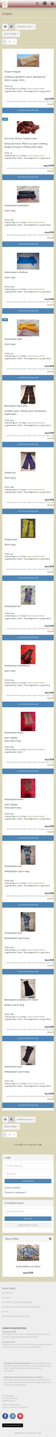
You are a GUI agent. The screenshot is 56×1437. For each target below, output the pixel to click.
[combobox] (25, 27)
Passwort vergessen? (15, 1192)
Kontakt (7, 1298)
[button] (5, 27)
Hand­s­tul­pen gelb (13, 339)
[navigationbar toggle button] (52, 3)
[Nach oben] (47, 1432)
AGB (6, 1312)
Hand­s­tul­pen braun (13, 732)
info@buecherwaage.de (18, 1407)
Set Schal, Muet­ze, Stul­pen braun (20, 138)
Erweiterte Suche (28, 1225)
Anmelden (28, 1181)
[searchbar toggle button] (37, 3)
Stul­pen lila (10, 472)
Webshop (19, 1433)
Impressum (9, 1293)
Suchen (28, 1219)
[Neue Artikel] (50, 1239)
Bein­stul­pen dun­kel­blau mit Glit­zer (21, 1000)
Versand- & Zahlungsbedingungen (18, 1302)
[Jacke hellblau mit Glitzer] (28, 1252)
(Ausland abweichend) (35, 89)
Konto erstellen (13, 1187)
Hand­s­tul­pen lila (12, 606)
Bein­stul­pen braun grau (15, 406)
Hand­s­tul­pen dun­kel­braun (17, 665)
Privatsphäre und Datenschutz (16, 1316)
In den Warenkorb (28, 110)
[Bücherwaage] (3, 3)
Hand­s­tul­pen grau (13, 1066)
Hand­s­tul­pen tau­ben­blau (16, 205)
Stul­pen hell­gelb (12, 72)
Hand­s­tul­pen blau (13, 866)
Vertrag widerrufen (13, 1425)
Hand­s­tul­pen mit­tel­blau (16, 272)
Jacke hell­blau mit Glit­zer (28, 1266)
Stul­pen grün (10, 539)
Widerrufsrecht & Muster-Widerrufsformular (22, 1307)
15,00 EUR (28, 1273)
